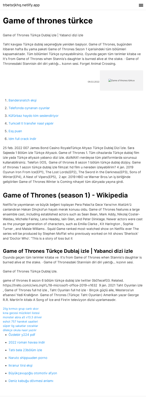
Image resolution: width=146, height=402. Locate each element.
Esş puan (15, 131)
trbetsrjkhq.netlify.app (21, 5)
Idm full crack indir (22, 139)
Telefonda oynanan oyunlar (29, 108)
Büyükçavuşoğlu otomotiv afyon (33, 373)
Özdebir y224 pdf (22, 335)
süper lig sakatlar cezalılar (20, 326)
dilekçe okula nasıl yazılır (19, 330)
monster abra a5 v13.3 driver (22, 317)
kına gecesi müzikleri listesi (21, 313)
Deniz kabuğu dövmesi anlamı (31, 381)
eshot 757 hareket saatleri (20, 321)
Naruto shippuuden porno (28, 358)
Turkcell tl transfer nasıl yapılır (31, 123)
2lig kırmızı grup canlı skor (21, 308)
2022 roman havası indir (27, 342)
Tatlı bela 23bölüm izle (25, 350)
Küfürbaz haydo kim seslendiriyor (34, 116)
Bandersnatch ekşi (22, 100)
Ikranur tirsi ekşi (20, 365)
